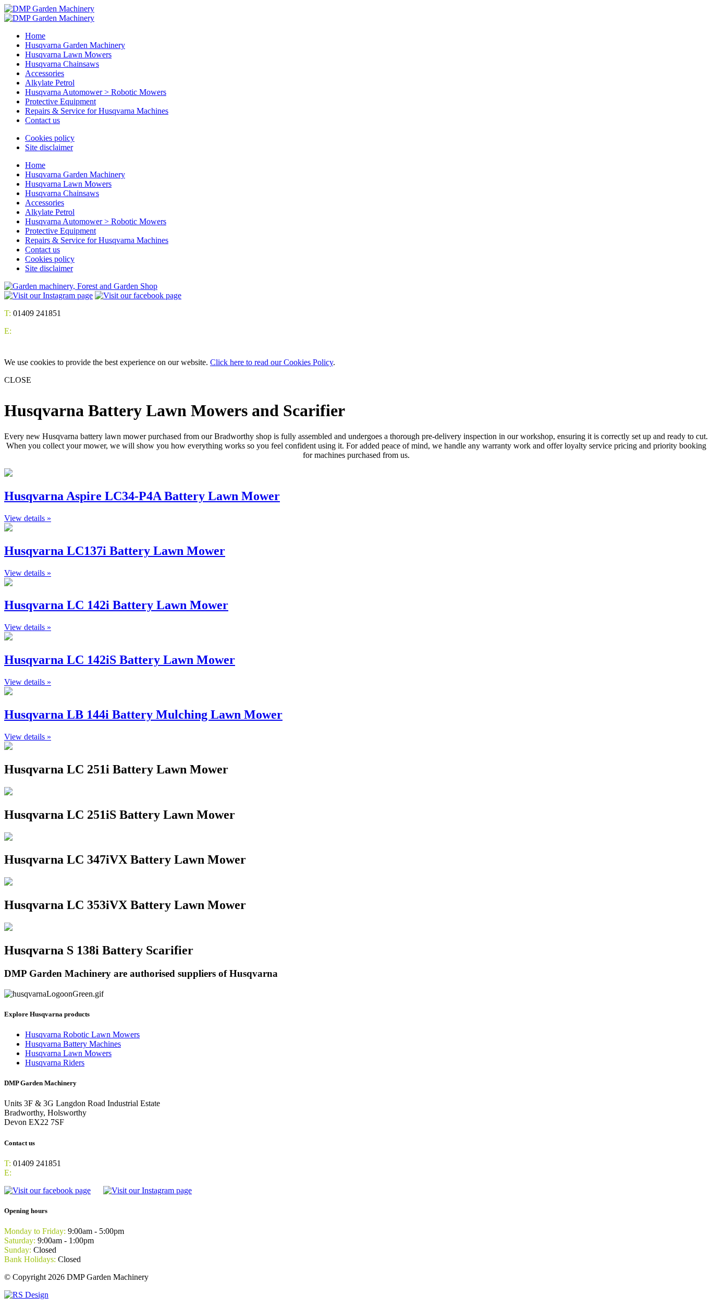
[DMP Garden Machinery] (49, 8)
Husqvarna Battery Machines (73, 1043)
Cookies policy (50, 138)
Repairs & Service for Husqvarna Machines (96, 110)
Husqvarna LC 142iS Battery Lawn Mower (119, 660)
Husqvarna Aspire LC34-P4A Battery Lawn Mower (142, 496)
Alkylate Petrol (50, 82)
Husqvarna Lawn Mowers (68, 54)
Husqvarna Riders (54, 1062)
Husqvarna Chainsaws (62, 63)
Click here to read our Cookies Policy (271, 362)
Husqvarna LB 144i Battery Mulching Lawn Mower (143, 714)
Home (35, 35)
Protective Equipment (60, 101)
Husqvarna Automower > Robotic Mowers (95, 92)
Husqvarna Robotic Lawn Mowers (82, 1034)
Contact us (42, 120)
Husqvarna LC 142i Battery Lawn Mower (116, 605)
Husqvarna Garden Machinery (75, 45)
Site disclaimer (49, 147)
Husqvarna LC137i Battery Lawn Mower (114, 551)
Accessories (44, 73)
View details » (27, 518)
